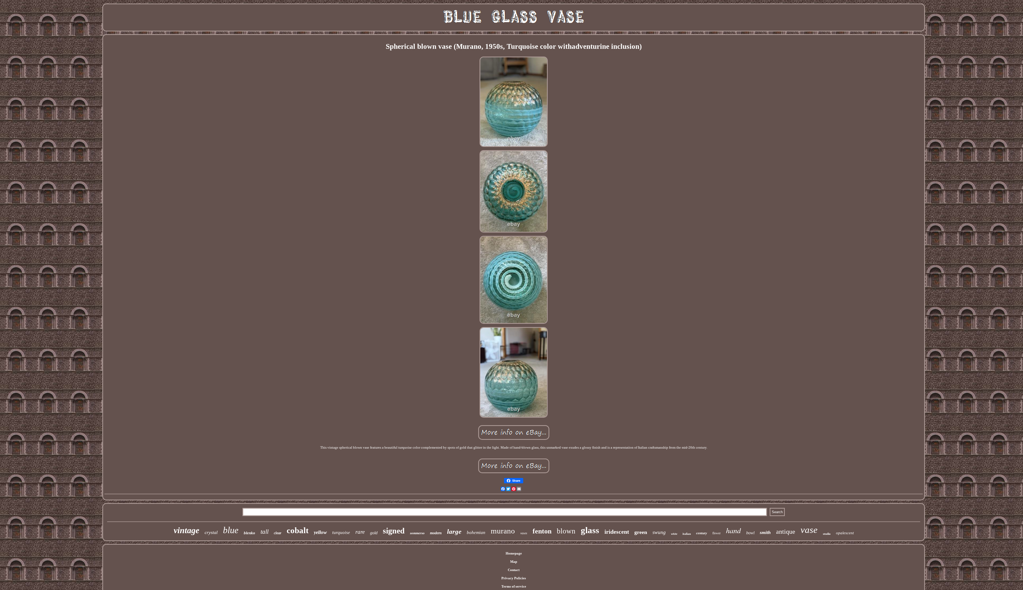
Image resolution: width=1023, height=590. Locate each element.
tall (265, 531)
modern (436, 533)
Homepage (514, 553)
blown (566, 531)
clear (277, 533)
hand (733, 530)
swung (659, 532)
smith (765, 532)
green (640, 532)
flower (716, 533)
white (674, 533)
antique (785, 531)
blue (230, 530)
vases (523, 533)
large (454, 531)
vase (809, 530)
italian (687, 533)
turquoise (341, 532)
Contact (513, 570)
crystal (211, 532)
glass (590, 530)
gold (373, 533)
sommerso (417, 533)
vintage (186, 530)
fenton (542, 531)
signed (394, 530)
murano (503, 531)
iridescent (616, 531)
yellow (320, 532)
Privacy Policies (513, 578)
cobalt (297, 530)
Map (513, 562)
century (701, 533)
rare (360, 532)
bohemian (476, 532)
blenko (249, 533)
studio (827, 533)
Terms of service (513, 586)
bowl (750, 533)
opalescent (845, 533)
